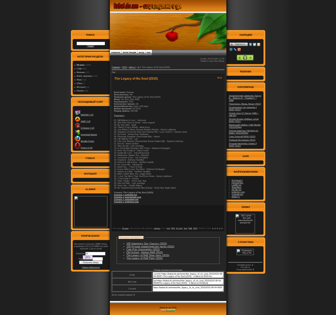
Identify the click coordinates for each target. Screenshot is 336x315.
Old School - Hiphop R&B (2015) (144, 252)
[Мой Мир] (231, 49)
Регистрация (129, 53)
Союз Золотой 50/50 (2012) (242, 136)
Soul (185, 228)
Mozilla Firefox (87, 141)
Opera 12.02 (87, 148)
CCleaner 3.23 (87, 128)
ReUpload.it (237, 180)
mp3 (168, 228)
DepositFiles (237, 183)
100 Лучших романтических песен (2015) (150, 246)
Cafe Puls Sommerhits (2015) (143, 249)
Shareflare (236, 187)
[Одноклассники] (259, 44)
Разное (80, 91)
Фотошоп (81, 87)
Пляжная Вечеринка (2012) (242, 140)
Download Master (89, 134)
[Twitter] (255, 44)
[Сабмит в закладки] (113, 73)
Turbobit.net (237, 194)
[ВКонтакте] (250, 44)
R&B (190, 228)
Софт (79, 68)
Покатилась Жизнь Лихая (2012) (245, 104)
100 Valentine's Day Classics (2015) (146, 243)
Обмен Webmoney (91, 267)
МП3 (173, 228)
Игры (79, 79)
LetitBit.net (236, 185)
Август (132, 67)
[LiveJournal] (235, 49)
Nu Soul (179, 228)
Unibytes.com (238, 192)
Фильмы (81, 72)
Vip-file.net (236, 190)
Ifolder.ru (236, 197)
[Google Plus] (239, 49)
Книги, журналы (84, 76)
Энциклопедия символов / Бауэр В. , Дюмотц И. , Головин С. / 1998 (245, 98)
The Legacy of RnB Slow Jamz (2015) (147, 255)
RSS (148, 53)
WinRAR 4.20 (87, 115)
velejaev (157, 228)
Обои (79, 83)
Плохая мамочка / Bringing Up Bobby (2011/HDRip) (243, 132)
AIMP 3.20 (85, 121)
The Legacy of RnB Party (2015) (144, 258)
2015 (124, 67)
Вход (141, 53)
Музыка (80, 65)
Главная (115, 53)
